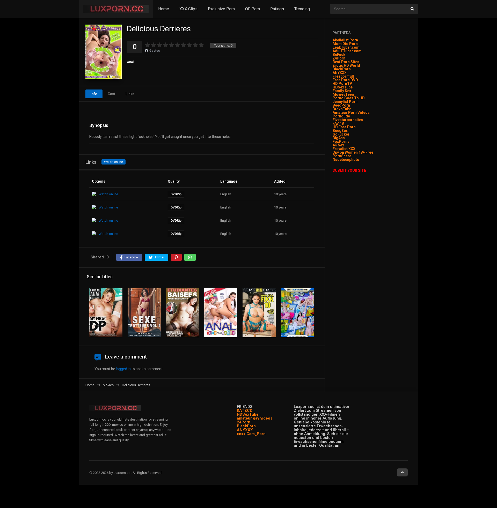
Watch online (113, 162)
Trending (302, 8)
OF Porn (252, 8)
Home (163, 8)
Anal (130, 62)
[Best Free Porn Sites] (359, 160)
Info (94, 94)
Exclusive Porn (221, 8)
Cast (111, 94)
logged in (123, 369)
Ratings (277, 8)
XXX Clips (188, 8)
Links (130, 94)
